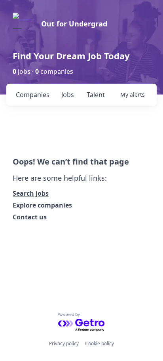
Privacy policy (64, 343)
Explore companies (42, 205)
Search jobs (31, 193)
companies (32, 94)
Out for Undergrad (74, 23)
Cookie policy (99, 343)
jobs (67, 94)
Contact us (30, 217)
